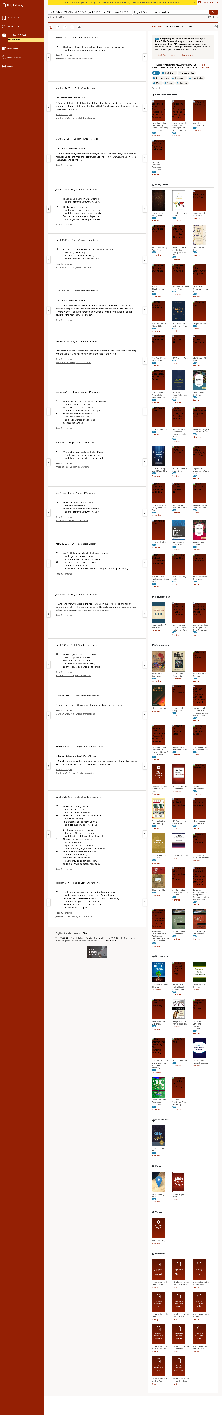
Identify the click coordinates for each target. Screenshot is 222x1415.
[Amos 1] (145, 209)
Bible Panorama (159, 708)
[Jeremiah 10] (145, 902)
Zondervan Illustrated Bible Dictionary (179, 1102)
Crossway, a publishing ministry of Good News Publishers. (95, 939)
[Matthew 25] (145, 107)
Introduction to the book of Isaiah (180, 1315)
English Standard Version (68, 933)
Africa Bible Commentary (157, 675)
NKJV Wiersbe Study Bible (178, 543)
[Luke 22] (145, 310)
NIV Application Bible (199, 248)
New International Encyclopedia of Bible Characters (180, 627)
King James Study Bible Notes (159, 248)
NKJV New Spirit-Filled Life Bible (200, 506)
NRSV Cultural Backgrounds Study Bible (160, 579)
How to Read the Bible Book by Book (201, 748)
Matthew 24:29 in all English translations (75, 118)
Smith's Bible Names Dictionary (200, 1061)
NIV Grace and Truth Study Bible (179, 325)
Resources (157, 26)
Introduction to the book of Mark (201, 1283)
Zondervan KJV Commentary (178, 932)
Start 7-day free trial (166, 55)
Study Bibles (161, 184)
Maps (158, 1166)
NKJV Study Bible (159, 542)
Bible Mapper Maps (178, 1195)
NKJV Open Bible (179, 1060)
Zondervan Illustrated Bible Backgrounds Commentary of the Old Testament (160, 936)
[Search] (213, 12)
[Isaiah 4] (49, 664)
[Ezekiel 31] (49, 411)
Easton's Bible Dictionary (199, 986)
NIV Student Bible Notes (200, 359)
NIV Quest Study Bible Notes (159, 359)
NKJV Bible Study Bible (159, 1149)
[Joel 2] (49, 209)
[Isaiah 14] (145, 259)
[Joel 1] (49, 512)
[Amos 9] (145, 462)
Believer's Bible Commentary (199, 675)
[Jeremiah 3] (49, 57)
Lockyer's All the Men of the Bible (179, 1022)
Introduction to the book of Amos (201, 1347)
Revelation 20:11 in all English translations (76, 773)
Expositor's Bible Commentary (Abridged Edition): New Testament (180, 126)
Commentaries (162, 645)
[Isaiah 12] (49, 259)
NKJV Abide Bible (159, 429)
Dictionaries (161, 956)
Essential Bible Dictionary (158, 1022)
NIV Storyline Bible (180, 358)
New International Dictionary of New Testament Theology (160, 1064)
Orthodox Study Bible (179, 578)
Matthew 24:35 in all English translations (75, 713)
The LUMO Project (160, 1240)
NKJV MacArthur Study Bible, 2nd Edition (159, 507)
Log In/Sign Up (210, 2)
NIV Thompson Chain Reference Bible (179, 394)
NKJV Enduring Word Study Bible (159, 469)
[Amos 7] (49, 462)
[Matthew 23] (49, 107)
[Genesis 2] (145, 360)
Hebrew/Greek (172, 26)
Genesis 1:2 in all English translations (73, 362)
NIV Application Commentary (158, 822)
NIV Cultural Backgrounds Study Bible (201, 289)
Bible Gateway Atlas (158, 1195)
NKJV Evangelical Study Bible (179, 469)
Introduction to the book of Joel (160, 1315)
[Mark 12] (49, 158)
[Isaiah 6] (145, 664)
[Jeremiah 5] (145, 57)
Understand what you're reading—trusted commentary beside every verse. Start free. (122, 2)
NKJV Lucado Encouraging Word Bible (201, 470)
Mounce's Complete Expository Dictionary (156, 166)
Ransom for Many (180, 855)
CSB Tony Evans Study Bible (158, 214)
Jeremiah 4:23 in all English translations (75, 58)
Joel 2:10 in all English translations (72, 520)
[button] (207, 2)
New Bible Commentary (198, 124)
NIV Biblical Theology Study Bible (158, 289)
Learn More (187, 55)
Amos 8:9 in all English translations (72, 466)
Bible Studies (162, 1119)
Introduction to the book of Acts (160, 1379)
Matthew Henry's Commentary (179, 787)
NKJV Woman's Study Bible (199, 543)
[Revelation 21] (145, 765)
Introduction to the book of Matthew (180, 1283)
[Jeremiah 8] (49, 902)
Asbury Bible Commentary (177, 675)
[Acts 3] (145, 563)
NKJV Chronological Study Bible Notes (201, 430)
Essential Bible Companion (178, 709)
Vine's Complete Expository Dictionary (159, 1102)
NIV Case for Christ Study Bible (180, 288)
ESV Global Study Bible (179, 214)
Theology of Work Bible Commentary (201, 856)
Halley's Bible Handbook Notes (179, 748)
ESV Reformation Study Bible (200, 214)
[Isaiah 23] (49, 834)
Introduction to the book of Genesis (160, 1347)
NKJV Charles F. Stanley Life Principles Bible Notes (179, 433)
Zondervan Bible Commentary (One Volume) (180, 892)
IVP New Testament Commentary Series (160, 788)
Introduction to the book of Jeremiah (160, 1283)
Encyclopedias (162, 596)
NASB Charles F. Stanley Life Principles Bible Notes (179, 251)
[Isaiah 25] (145, 834)
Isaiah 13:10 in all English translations (74, 267)
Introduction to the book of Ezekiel (180, 1347)
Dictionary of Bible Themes (160, 986)
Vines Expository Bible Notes (200, 578)
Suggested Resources (166, 94)
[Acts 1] (49, 563)
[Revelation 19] (49, 765)
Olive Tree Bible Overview (159, 856)
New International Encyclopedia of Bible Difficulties (200, 627)
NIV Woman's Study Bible (198, 393)
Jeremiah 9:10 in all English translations (75, 916)
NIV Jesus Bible (199, 324)
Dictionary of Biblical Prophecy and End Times (179, 987)
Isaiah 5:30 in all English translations (73, 675)
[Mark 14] (145, 158)
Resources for (174, 66)
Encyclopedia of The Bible (159, 626)
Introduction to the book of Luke (201, 1315)
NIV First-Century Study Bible (159, 325)
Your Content (187, 26)
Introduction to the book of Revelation (180, 1379)
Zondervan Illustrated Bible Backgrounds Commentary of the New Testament (201, 895)
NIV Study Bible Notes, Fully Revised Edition (158, 394)
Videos (158, 1212)
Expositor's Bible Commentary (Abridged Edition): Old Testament (160, 126)
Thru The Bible (158, 890)
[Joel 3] (145, 512)
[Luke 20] (49, 310)
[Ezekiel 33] (145, 411)
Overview (160, 1253)
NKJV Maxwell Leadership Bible (179, 506)
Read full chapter (64, 55)
